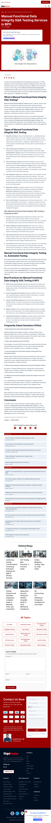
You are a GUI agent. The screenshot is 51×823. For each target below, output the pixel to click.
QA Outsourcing (9, 494)
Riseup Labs (18, 741)
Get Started (46, 2)
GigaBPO (36, 784)
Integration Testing (10, 458)
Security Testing (9, 474)
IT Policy (21, 798)
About (27, 756)
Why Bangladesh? (23, 784)
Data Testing (6, 801)
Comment (9, 656)
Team (27, 758)
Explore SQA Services (9, 38)
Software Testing (14, 420)
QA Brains (36, 800)
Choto (35, 797)
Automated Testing (10, 439)
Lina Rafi (7, 26)
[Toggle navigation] (48, 6)
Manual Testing (9, 464)
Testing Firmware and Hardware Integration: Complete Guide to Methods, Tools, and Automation (23, 508)
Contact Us (28, 773)
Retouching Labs (37, 781)
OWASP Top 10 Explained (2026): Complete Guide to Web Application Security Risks (25, 472)
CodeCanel (36, 786)
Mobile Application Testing (9, 791)
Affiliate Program (30, 768)
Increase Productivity (23, 789)
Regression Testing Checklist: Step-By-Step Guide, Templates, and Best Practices (23, 485)
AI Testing (7, 500)
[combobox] (30, 707)
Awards (27, 761)
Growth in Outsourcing (23, 793)
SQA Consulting (9, 480)
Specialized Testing (7, 803)
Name (7, 674)
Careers (28, 763)
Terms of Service (22, 817)
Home (2, 11)
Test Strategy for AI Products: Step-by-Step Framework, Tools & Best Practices (23, 522)
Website (7, 680)
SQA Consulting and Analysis (9, 798)
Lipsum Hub (36, 795)
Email (28, 674)
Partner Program (30, 766)
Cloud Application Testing (11, 452)
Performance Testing (10, 446)
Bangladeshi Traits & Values (25, 781)
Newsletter (8, 771)
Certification (21, 796)
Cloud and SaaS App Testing (9, 796)
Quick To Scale (22, 791)
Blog (6, 11)
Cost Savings (21, 786)
